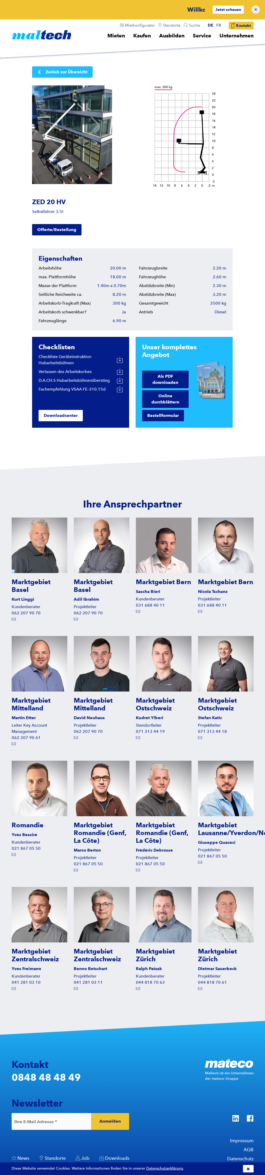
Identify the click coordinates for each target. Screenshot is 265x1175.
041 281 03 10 (26, 982)
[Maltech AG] (41, 34)
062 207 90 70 (26, 612)
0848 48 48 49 (46, 1077)
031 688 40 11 (150, 605)
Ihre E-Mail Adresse (35, 1121)
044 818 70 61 (212, 982)
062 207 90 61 (26, 737)
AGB (249, 1149)
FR (218, 25)
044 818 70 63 (150, 982)
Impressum (242, 1140)
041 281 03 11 (88, 982)
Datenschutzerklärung (164, 1168)
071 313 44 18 (212, 731)
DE (210, 25)
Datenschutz (240, 1158)
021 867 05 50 (26, 848)
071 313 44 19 (150, 731)
